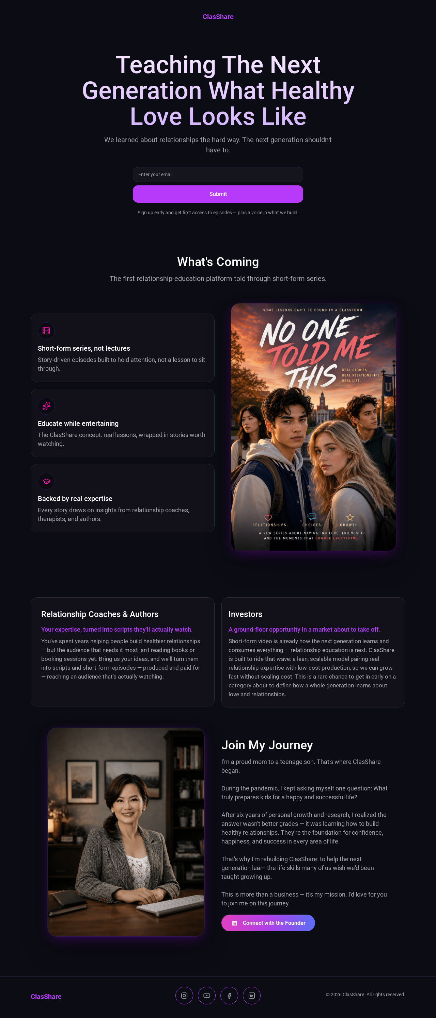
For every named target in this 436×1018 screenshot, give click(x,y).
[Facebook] (229, 995)
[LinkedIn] (252, 995)
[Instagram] (184, 995)
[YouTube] (207, 995)
